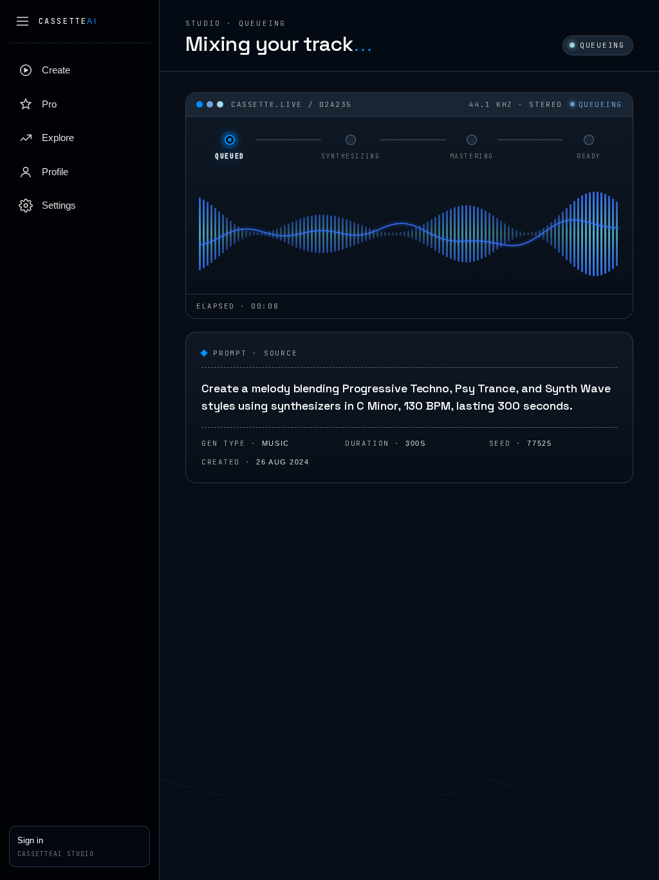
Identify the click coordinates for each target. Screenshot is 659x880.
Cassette (68, 21)
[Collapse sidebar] (22, 21)
